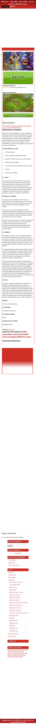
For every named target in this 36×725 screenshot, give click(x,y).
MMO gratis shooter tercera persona (18, 613)
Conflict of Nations (11, 651)
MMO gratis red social (15, 610)
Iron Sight (18, 653)
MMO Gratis (4, 1)
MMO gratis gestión (23, 126)
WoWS (21, 656)
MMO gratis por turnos (15, 608)
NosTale (20, 655)
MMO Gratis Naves (13, 634)
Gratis (13, 653)
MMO (26, 653)
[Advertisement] (18, 27)
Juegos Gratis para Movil (15, 582)
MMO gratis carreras (14, 595)
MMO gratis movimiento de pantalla (18, 602)
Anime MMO (10, 649)
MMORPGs (12, 625)
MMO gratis (15, 126)
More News (18, 553)
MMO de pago (12, 575)
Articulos (10, 572)
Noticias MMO (23, 1)
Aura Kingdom (12, 560)
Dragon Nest (11, 562)
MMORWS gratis (13, 631)
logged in (10, 537)
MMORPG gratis (13, 623)
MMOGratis (10, 655)
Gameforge (21, 651)
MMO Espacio (12, 577)
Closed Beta (25, 649)
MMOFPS (11, 618)
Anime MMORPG (18, 649)
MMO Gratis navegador (15, 605)
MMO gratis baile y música (16, 592)
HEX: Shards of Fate (13, 565)
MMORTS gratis (16, 127)
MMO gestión (12, 590)
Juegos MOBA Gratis (14, 584)
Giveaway (9, 653)
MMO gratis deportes (14, 597)
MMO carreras (13, 587)
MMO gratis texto (13, 615)
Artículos (31, 1)
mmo (9, 720)
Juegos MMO (14, 1)
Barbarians (11, 329)
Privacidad (4, 720)
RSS (13, 6)
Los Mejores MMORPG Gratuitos (17, 4)
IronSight (22, 653)
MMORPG (15, 655)
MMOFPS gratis (13, 620)
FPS (17, 651)
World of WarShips (15, 656)
